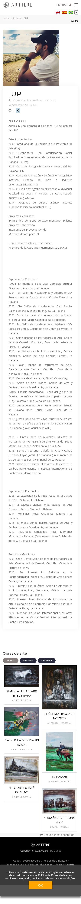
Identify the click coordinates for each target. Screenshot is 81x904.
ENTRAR (61, 5)
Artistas (17, 18)
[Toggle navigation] (76, 5)
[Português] (71, 11)
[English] (58, 11)
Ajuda (16, 860)
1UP (26, 18)
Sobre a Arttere (31, 860)
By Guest (55, 850)
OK (40, 885)
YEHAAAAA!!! (59, 776)
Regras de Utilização (55, 860)
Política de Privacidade (51, 875)
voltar (75, 21)
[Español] (64, 11)
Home (6, 18)
